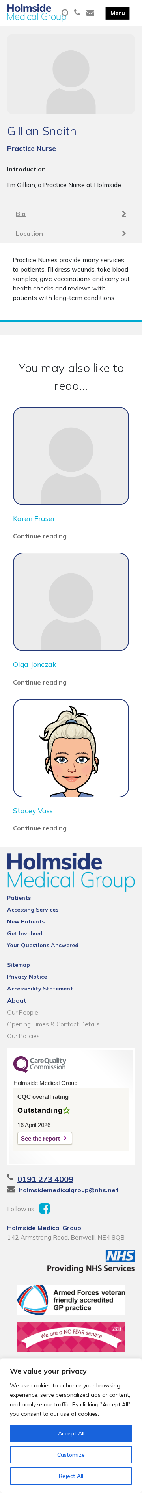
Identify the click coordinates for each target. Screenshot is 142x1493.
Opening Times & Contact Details (53, 1024)
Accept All (71, 1433)
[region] (71, 1425)
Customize (71, 1454)
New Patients (26, 921)
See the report (40, 1138)
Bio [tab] (21, 214)
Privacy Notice (27, 976)
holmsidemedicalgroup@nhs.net (69, 1190)
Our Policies (23, 1036)
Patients (19, 897)
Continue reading (40, 536)
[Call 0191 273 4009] (78, 13)
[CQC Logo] (39, 1071)
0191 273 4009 (45, 1179)
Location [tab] (29, 233)
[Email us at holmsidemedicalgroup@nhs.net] (91, 13)
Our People (22, 1012)
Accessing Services (32, 909)
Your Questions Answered (42, 945)
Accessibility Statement (40, 988)
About (16, 1000)
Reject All (71, 1476)
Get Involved (24, 933)
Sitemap (18, 964)
